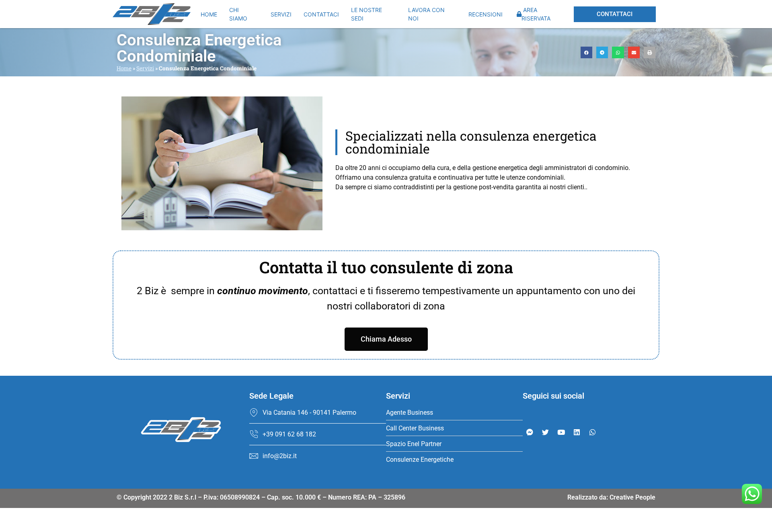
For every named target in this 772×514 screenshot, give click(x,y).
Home (209, 14)
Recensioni (485, 14)
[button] (586, 52)
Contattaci (321, 14)
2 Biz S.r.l (182, 497)
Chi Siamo (238, 14)
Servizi (281, 14)
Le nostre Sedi (366, 14)
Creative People (632, 497)
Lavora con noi (426, 14)
